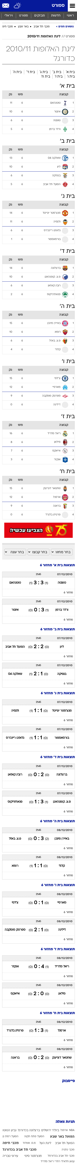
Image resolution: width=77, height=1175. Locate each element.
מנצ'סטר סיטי (33, 1156)
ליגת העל (45, 1143)
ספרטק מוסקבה (15, 929)
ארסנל (62, 1030)
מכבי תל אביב (42, 26)
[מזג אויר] (17, 6)
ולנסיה (15, 710)
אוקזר (15, 966)
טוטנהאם (15, 582)
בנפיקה (61, 674)
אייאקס (15, 993)
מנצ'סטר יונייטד (62, 710)
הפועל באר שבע (62, 1136)
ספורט (58, 5)
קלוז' (62, 866)
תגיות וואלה (65, 1122)
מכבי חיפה (7, 26)
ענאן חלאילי (67, 1161)
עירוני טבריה (10, 1156)
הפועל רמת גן (10, 1136)
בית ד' (30, 72)
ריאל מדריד (62, 966)
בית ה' (17, 72)
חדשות (56, 15)
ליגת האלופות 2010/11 (44, 36)
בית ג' (44, 72)
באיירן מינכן (62, 838)
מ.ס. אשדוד (29, 1143)
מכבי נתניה (68, 1150)
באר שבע (23, 26)
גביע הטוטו (9, 1130)
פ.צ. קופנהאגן (62, 801)
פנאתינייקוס (15, 801)
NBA (71, 1130)
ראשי (70, 15)
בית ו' (71, 76)
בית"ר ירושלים (50, 1130)
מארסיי (61, 902)
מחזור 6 (68, 592)
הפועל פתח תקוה (34, 1136)
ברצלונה (61, 774)
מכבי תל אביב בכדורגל (20, 1149)
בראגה (15, 1057)
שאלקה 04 (15, 674)
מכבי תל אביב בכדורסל (61, 1156)
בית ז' (59, 76)
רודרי (57, 1161)
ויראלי (8, 15)
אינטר (15, 610)
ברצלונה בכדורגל (29, 1130)
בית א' (70, 72)
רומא (15, 866)
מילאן (61, 993)
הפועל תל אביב (15, 647)
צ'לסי (15, 902)
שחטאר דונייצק (62, 1057)
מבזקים (39, 15)
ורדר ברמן (61, 610)
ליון (62, 647)
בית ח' (45, 76)
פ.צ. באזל (15, 838)
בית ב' (56, 72)
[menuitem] (56, 15)
